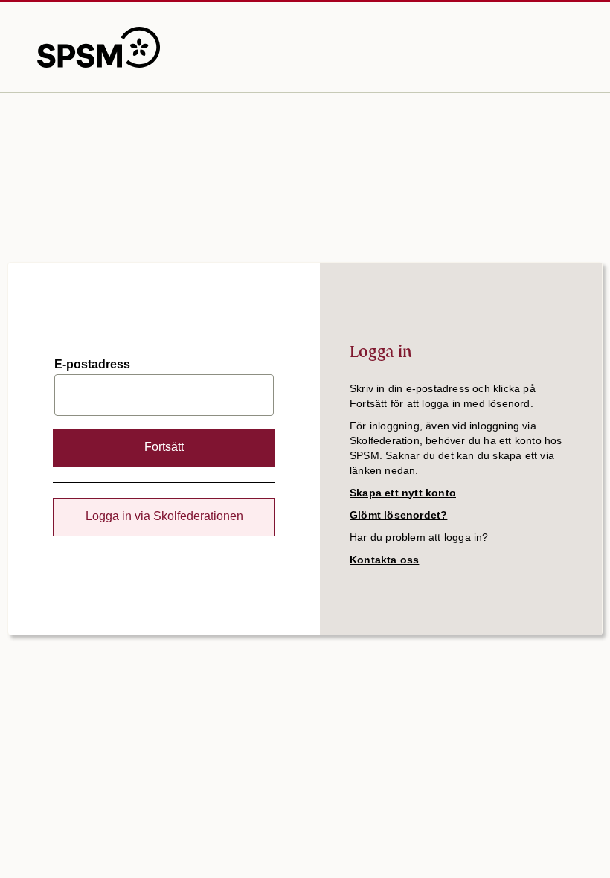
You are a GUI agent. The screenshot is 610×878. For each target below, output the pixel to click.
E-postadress (92, 365)
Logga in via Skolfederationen (164, 516)
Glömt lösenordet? (398, 515)
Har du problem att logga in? (419, 537)
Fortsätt (164, 446)
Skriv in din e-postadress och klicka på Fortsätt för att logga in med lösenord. (443, 395)
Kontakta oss (384, 559)
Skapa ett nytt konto (403, 493)
